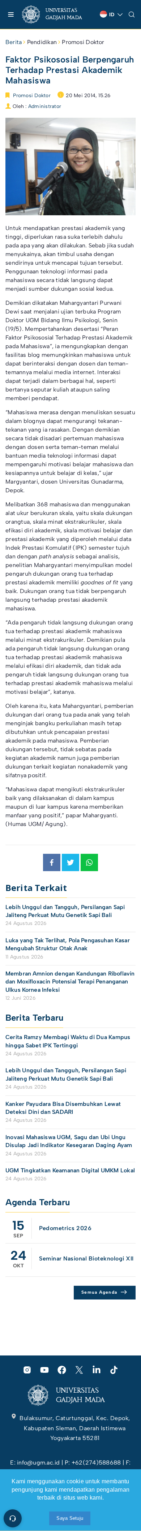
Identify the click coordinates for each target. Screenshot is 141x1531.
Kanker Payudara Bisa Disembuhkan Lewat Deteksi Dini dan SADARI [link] (63, 1107)
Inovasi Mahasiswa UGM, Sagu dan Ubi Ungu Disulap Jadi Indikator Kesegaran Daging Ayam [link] (68, 1141)
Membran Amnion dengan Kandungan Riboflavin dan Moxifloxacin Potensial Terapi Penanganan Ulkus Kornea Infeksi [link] (69, 981)
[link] (58, 14)
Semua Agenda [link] (99, 1292)
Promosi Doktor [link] (83, 42)
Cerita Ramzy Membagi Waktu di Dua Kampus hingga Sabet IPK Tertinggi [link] (68, 1041)
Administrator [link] (44, 106)
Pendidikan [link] (42, 42)
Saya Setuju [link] (69, 1518)
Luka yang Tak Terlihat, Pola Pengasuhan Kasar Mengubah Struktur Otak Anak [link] (67, 944)
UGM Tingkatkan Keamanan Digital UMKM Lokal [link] (70, 1170)
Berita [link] (13, 42)
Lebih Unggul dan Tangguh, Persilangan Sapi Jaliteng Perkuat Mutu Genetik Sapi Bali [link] (65, 911)
